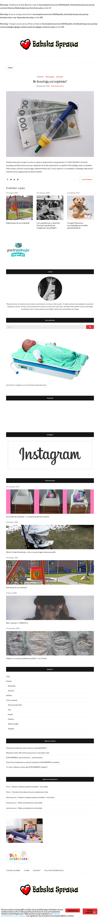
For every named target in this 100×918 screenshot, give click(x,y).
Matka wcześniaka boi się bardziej (30, 803)
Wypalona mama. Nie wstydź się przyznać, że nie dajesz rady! (28, 753)
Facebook (50, 398)
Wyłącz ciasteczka (90, 911)
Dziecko (40, 77)
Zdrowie (59, 77)
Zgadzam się (72, 910)
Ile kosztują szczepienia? (50, 81)
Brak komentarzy (57, 86)
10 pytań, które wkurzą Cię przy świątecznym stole (30, 792)
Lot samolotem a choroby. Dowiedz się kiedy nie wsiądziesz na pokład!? (48, 225)
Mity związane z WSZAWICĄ (17, 623)
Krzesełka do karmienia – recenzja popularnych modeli (27, 517)
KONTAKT (37, 870)
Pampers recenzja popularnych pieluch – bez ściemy (26, 658)
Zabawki (11, 729)
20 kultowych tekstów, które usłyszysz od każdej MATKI (26, 748)
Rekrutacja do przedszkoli (17, 223)
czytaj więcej (87, 179)
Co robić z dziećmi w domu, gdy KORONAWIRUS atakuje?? (27, 767)
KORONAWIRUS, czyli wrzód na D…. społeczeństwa (24, 758)
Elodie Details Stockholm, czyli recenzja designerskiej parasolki (30, 552)
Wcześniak (50, 77)
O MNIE (26, 870)
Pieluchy (11, 719)
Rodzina (9, 695)
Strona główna (13, 870)
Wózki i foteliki (13, 724)
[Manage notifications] (94, 913)
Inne (9, 710)
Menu (10, 67)
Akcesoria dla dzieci (15, 705)
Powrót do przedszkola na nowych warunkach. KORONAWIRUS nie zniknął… (33, 762)
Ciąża (8, 676)
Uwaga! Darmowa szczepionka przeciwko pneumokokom (77, 225)
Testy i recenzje (11, 700)
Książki (10, 714)
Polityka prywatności (54, 870)
